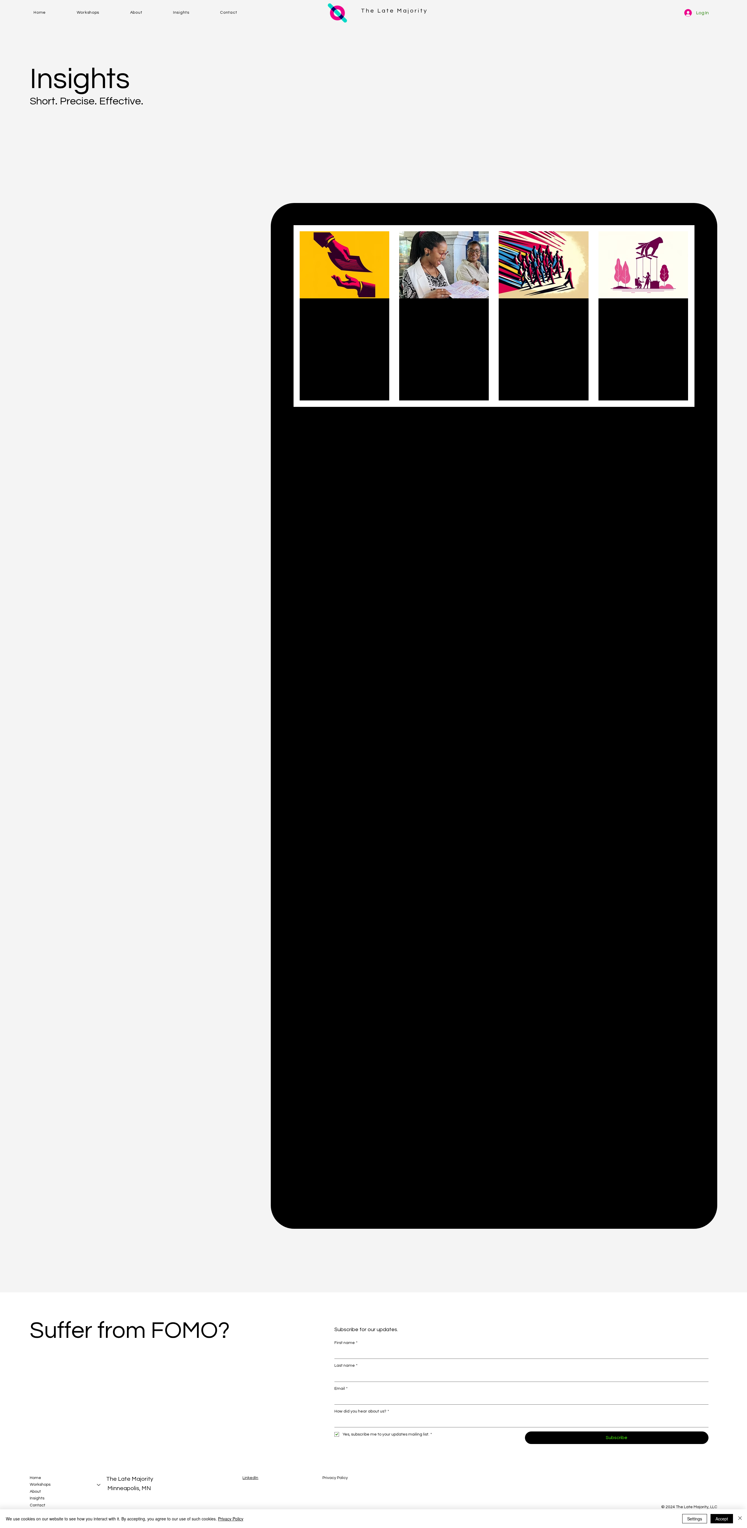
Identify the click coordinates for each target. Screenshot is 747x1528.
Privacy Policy (335, 1478)
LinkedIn (250, 1478)
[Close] (739, 1518)
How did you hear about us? (361, 1411)
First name (345, 1343)
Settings (694, 1519)
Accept (721, 1519)
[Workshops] (99, 1484)
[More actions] (381, 311)
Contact (37, 1505)
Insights (37, 1498)
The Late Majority (394, 11)
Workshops (40, 1485)
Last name (345, 1366)
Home (35, 1478)
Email (341, 1389)
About (35, 1492)
